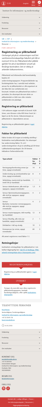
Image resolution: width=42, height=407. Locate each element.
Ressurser (5, 28)
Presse (31, 399)
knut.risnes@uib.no (8, 320)
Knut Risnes (6, 310)
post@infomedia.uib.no (9, 359)
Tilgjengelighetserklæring (21, 405)
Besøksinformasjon (8, 379)
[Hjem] (4, 3)
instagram (4, 388)
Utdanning (5, 17)
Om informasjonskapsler (16, 402)
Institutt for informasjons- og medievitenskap (21, 10)
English (26, 3)
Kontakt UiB (12, 399)
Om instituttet (6, 34)
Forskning (5, 23)
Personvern (29, 402)
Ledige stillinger (22, 399)
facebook (8, 388)
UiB (3, 39)
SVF (8, 39)
